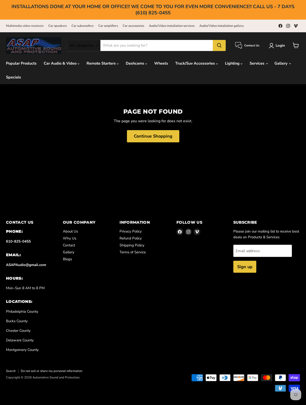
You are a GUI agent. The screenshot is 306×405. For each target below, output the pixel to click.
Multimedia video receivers (25, 26)
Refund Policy (131, 238)
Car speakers (57, 26)
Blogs (67, 259)
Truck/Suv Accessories (195, 63)
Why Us (69, 238)
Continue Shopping (153, 136)
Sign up (244, 267)
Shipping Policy (132, 245)
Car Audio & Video (60, 63)
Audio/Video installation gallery (221, 26)
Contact (69, 245)
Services (257, 63)
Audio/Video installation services (172, 26)
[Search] (219, 45)
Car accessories (133, 26)
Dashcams (135, 63)
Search (11, 371)
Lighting (232, 63)
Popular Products (21, 63)
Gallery (281, 63)
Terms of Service (133, 252)
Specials (13, 77)
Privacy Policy (131, 231)
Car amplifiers (108, 26)
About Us (70, 231)
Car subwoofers (82, 26)
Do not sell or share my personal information (51, 371)
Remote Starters (102, 63)
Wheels (161, 63)
